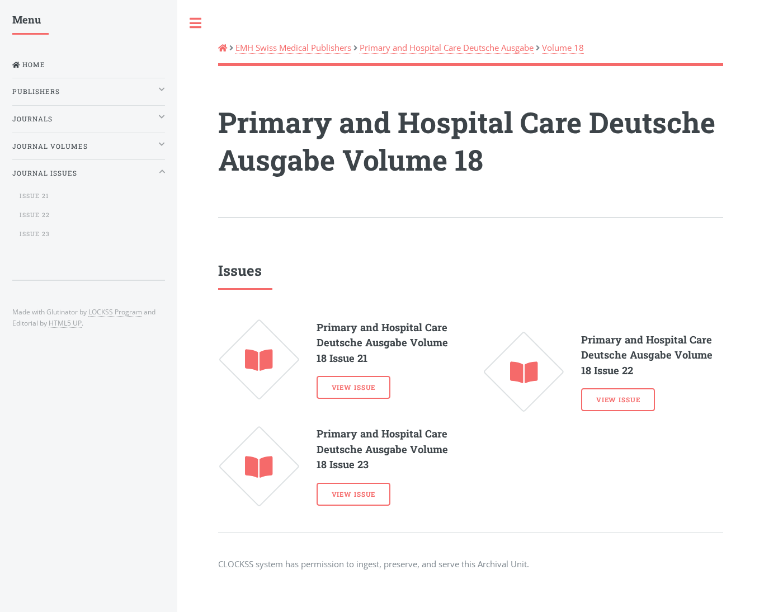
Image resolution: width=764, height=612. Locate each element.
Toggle (195, 23)
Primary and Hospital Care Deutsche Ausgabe (447, 47)
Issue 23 (35, 234)
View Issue (354, 387)
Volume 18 (563, 47)
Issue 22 (35, 215)
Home (32, 64)
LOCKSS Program (115, 311)
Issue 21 (34, 196)
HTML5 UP (65, 322)
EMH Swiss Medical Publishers (293, 47)
